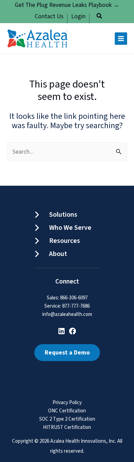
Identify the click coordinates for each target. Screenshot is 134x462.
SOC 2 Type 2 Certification (67, 419)
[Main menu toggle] (121, 38)
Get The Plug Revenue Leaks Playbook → (67, 5)
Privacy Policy (67, 403)
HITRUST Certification (67, 427)
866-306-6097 (74, 297)
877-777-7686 (76, 306)
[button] (100, 17)
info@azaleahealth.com (67, 314)
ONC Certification (67, 411)
